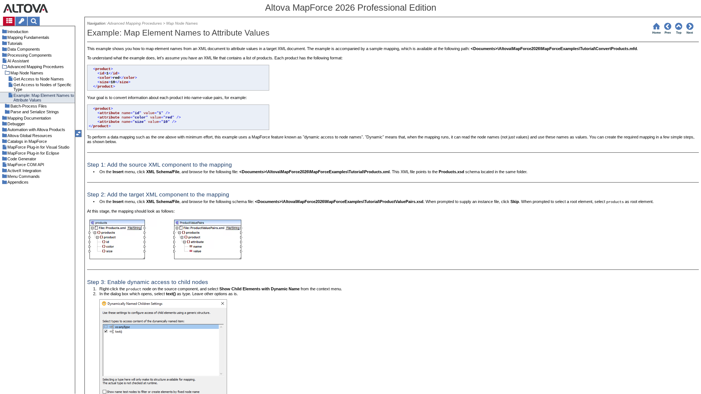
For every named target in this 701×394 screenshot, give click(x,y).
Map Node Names (182, 23)
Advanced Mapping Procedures (134, 23)
